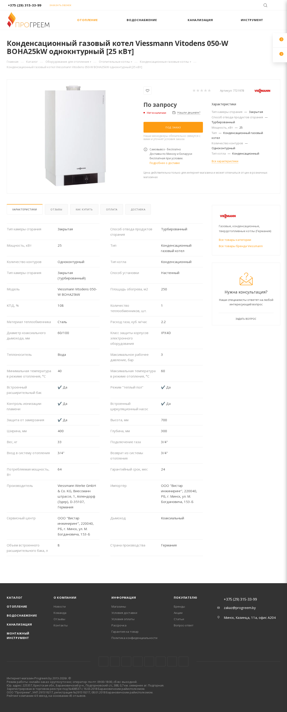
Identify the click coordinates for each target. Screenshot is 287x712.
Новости (60, 606)
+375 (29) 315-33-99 (24, 5)
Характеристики (24, 209)
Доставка (138, 209)
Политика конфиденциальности (134, 638)
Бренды (179, 606)
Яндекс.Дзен (183, 661)
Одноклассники (160, 661)
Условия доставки (124, 613)
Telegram (138, 661)
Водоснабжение (22, 615)
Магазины (118, 606)
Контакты (61, 625)
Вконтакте (103, 661)
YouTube (149, 661)
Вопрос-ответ (184, 625)
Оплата (111, 209)
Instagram (126, 661)
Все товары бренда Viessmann (241, 246)
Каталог (15, 597)
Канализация (19, 624)
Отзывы (56, 209)
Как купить (84, 209)
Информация (123, 597)
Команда (60, 613)
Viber (172, 661)
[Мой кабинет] (278, 6)
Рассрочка (118, 625)
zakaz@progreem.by (240, 607)
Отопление (17, 606)
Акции (178, 613)
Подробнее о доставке (165, 163)
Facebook (115, 661)
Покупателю (185, 597)
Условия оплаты (123, 619)
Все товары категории (235, 240)
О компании (65, 597)
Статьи (179, 619)
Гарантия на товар (125, 632)
